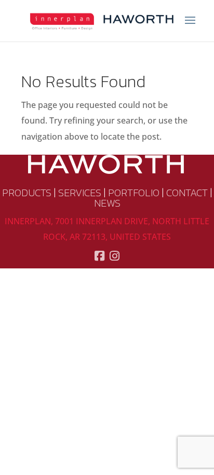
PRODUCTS (26, 192)
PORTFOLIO (133, 192)
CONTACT (187, 192)
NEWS (107, 203)
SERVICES (79, 192)
